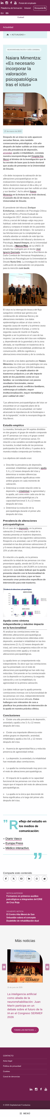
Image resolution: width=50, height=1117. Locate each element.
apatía (44, 468)
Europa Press (14, 843)
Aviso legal (7, 1061)
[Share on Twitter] (13, 878)
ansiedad (7, 153)
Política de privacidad (12, 1066)
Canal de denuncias (11, 1076)
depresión (23, 528)
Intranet (27, 8)
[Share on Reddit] (44, 878)
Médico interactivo (17, 848)
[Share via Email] (21, 878)
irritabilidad (24, 491)
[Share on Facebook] (6, 878)
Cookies (6, 1071)
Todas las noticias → (25, 1030)
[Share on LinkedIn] (29, 878)
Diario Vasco (13, 838)
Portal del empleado (27, 3)
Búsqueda (39, 8)
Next (46, 967)
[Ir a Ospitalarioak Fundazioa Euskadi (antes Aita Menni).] (7, 35)
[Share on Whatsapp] (37, 878)
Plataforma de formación (11, 8)
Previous (3, 967)
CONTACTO (8, 1056)
